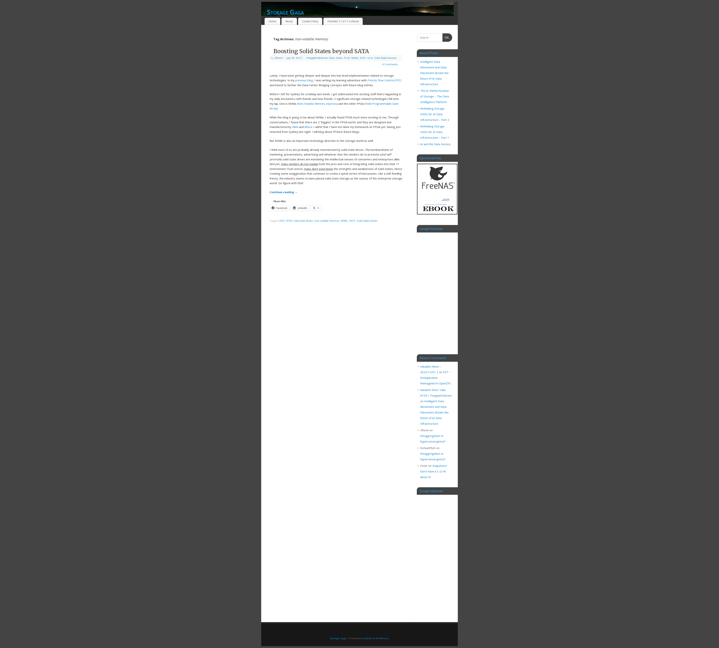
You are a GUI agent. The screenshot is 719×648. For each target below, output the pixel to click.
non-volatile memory (326, 220)
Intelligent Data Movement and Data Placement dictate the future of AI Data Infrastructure (434, 73)
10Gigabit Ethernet (316, 58)
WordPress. (382, 638)
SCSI (370, 58)
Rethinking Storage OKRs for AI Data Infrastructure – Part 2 (434, 114)
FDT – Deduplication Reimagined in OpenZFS (435, 377)
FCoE (347, 58)
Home (272, 21)
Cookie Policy (310, 21)
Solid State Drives (367, 220)
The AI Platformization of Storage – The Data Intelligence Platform (434, 96)
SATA (363, 58)
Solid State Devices (385, 58)
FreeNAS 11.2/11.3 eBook (343, 21)
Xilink (295, 127)
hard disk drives (303, 220)
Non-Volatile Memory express (317, 103)
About (289, 21)
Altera (308, 127)
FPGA (289, 220)
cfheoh (278, 58)
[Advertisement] (434, 290)
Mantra (368, 638)
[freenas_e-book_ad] (437, 215)
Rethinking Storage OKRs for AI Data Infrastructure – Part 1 (434, 131)
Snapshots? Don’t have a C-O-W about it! (433, 471)
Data (332, 58)
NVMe (354, 58)
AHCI (282, 220)
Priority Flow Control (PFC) (384, 80)
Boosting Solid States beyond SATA (321, 51)
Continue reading (284, 192)
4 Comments (390, 64)
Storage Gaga (285, 12)
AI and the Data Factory (435, 144)
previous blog (304, 80)
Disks (339, 58)
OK (445, 37)
